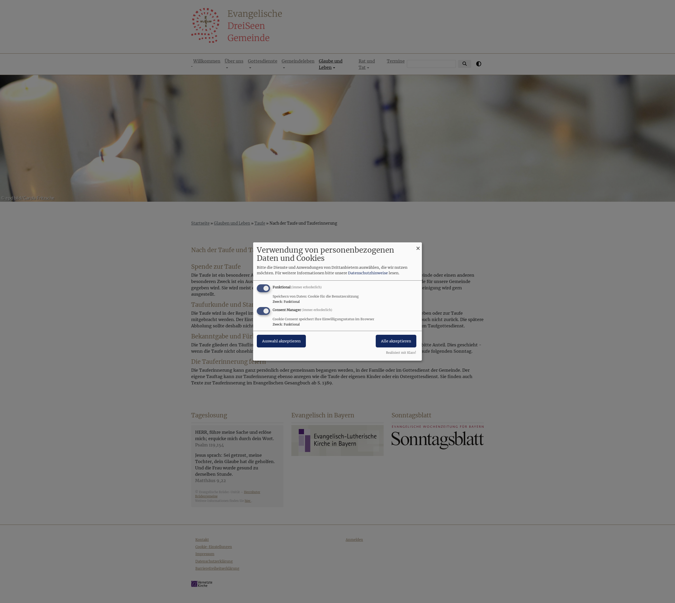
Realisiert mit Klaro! (401, 353)
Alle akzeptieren (396, 341)
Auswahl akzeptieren (281, 341)
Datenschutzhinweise (368, 273)
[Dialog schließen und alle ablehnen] (418, 245)
